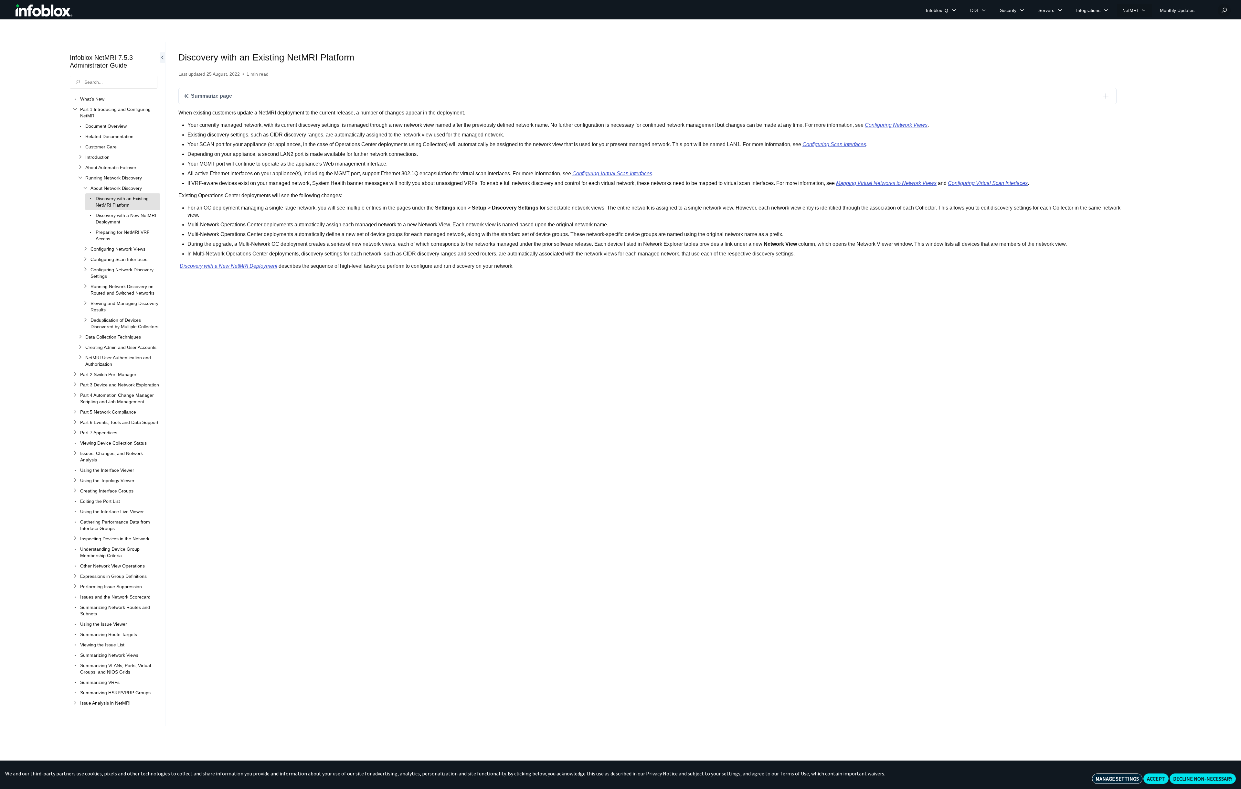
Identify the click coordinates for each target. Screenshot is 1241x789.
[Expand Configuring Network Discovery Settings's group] (85, 270)
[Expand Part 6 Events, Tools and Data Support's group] (75, 422)
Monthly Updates (1177, 10)
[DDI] (984, 10)
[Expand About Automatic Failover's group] (80, 167)
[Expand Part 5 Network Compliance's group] (75, 412)
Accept (1156, 778)
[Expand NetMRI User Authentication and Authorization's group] (80, 357)
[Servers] (1060, 10)
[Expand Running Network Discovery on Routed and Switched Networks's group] (85, 286)
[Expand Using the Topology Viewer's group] (75, 480)
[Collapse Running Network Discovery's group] (80, 178)
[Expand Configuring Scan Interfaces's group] (85, 259)
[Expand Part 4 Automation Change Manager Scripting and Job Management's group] (75, 395)
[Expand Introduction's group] (80, 157)
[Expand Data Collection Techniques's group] (80, 337)
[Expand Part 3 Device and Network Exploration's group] (75, 385)
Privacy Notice (662, 773)
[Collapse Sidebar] (162, 384)
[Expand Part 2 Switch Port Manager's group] (75, 374)
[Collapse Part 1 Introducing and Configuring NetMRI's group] (75, 109)
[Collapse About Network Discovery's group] (85, 188)
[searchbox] (113, 82)
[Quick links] (44, 10)
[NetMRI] (1143, 10)
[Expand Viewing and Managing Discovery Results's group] (85, 303)
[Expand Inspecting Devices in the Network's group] (75, 539)
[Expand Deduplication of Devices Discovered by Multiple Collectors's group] (85, 320)
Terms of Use (794, 773)
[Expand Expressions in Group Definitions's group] (75, 576)
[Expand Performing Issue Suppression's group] (75, 586)
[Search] (1224, 10)
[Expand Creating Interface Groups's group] (75, 491)
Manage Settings (1117, 778)
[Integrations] (1106, 10)
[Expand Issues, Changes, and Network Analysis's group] (75, 453)
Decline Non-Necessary (1202, 778)
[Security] (1022, 10)
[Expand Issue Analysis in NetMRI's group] (75, 703)
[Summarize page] (1106, 96)
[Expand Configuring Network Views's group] (85, 249)
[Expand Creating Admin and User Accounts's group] (80, 347)
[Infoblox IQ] (954, 10)
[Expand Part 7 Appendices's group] (75, 432)
